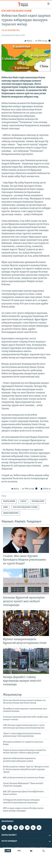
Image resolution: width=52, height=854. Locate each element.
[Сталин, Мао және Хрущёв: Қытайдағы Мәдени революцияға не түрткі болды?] (26, 540)
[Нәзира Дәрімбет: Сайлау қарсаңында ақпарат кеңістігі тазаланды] (26, 661)
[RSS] (33, 827)
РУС (19, 851)
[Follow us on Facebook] (4, 827)
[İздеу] (43, 851)
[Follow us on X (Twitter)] (9, 827)
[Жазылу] (39, 827)
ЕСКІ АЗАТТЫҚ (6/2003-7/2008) (16, 11)
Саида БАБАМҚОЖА (11, 30)
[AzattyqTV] (31, 851)
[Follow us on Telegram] (27, 827)
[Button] (28, 41)
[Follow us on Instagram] (21, 827)
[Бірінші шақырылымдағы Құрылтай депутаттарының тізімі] (26, 623)
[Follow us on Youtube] (15, 827)
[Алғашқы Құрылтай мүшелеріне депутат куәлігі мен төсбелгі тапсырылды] (26, 581)
